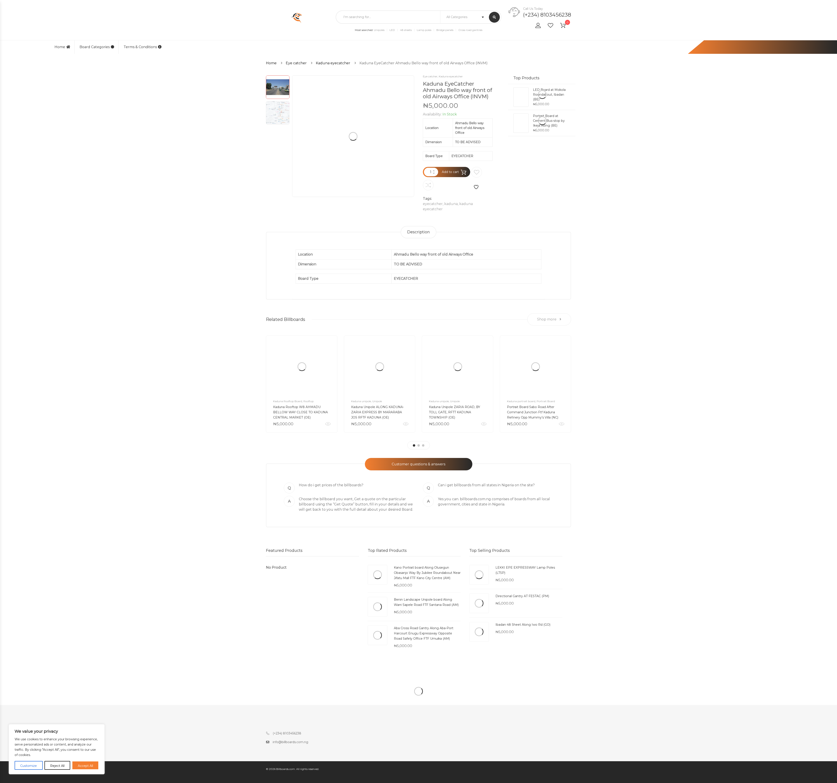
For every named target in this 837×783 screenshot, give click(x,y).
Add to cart (450, 172)
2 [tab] (418, 445)
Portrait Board (546, 401)
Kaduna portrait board (521, 401)
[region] (57, 749)
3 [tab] (423, 445)
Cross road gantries (470, 30)
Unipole (377, 401)
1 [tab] (414, 445)
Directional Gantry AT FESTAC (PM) (522, 596)
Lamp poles (424, 30)
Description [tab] (418, 232)
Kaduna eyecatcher (333, 63)
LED (392, 30)
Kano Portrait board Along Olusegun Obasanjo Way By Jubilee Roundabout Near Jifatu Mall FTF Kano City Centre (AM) (427, 573)
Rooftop (308, 401)
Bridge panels (444, 30)
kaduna (451, 204)
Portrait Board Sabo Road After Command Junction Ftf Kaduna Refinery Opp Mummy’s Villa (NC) (532, 412)
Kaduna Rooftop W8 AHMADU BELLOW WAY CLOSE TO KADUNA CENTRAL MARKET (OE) (300, 412)
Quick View (328, 424)
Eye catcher (296, 63)
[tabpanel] (301, 384)
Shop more (547, 319)
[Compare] (428, 185)
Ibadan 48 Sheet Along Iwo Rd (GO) (522, 625)
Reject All (57, 766)
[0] (565, 26)
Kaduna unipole (361, 401)
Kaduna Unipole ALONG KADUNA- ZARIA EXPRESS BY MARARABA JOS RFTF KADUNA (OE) (377, 412)
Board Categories (95, 47)
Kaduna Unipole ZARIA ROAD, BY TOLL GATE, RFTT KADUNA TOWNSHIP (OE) (454, 412)
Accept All (85, 766)
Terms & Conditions (140, 47)
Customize (28, 766)
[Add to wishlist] (476, 178)
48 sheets (406, 30)
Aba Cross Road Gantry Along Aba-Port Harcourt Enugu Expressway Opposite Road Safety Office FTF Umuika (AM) (423, 633)
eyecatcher (433, 204)
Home (59, 47)
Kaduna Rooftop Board (287, 401)
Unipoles (379, 30)
